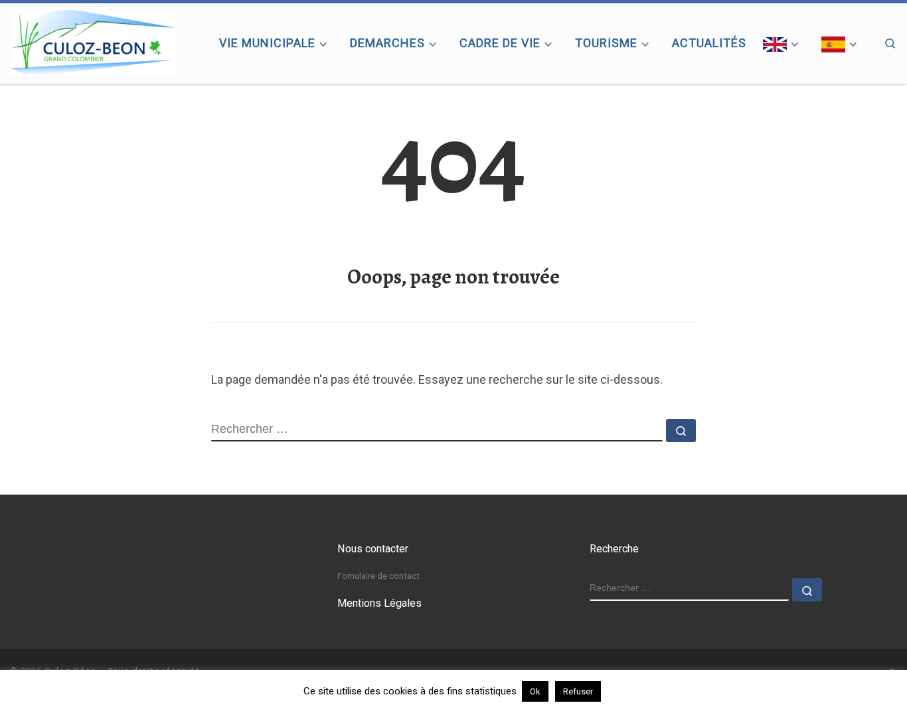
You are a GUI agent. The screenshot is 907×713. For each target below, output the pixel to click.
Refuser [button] (578, 691)
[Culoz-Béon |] (93, 40)
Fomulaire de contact (378, 575)
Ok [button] (535, 691)
